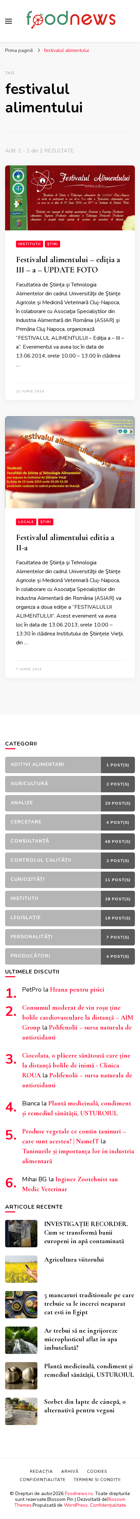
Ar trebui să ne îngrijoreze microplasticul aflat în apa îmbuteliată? (81, 1339)
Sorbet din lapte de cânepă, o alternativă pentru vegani (85, 1406)
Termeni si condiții (97, 1479)
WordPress (76, 1505)
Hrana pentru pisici (77, 989)
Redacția (41, 1471)
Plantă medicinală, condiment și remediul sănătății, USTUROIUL (89, 1370)
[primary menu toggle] (8, 21)
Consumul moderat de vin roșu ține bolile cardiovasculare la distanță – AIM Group (77, 1018)
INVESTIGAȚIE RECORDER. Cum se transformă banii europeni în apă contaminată (86, 1232)
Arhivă (70, 1471)
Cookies (97, 1471)
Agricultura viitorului (74, 1259)
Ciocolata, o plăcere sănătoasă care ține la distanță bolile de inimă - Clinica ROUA (76, 1065)
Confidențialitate (108, 1505)
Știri (52, 244)
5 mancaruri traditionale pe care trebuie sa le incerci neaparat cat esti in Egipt (89, 1303)
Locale (26, 522)
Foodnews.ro (79, 1493)
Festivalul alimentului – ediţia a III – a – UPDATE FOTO (68, 265)
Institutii (29, 244)
